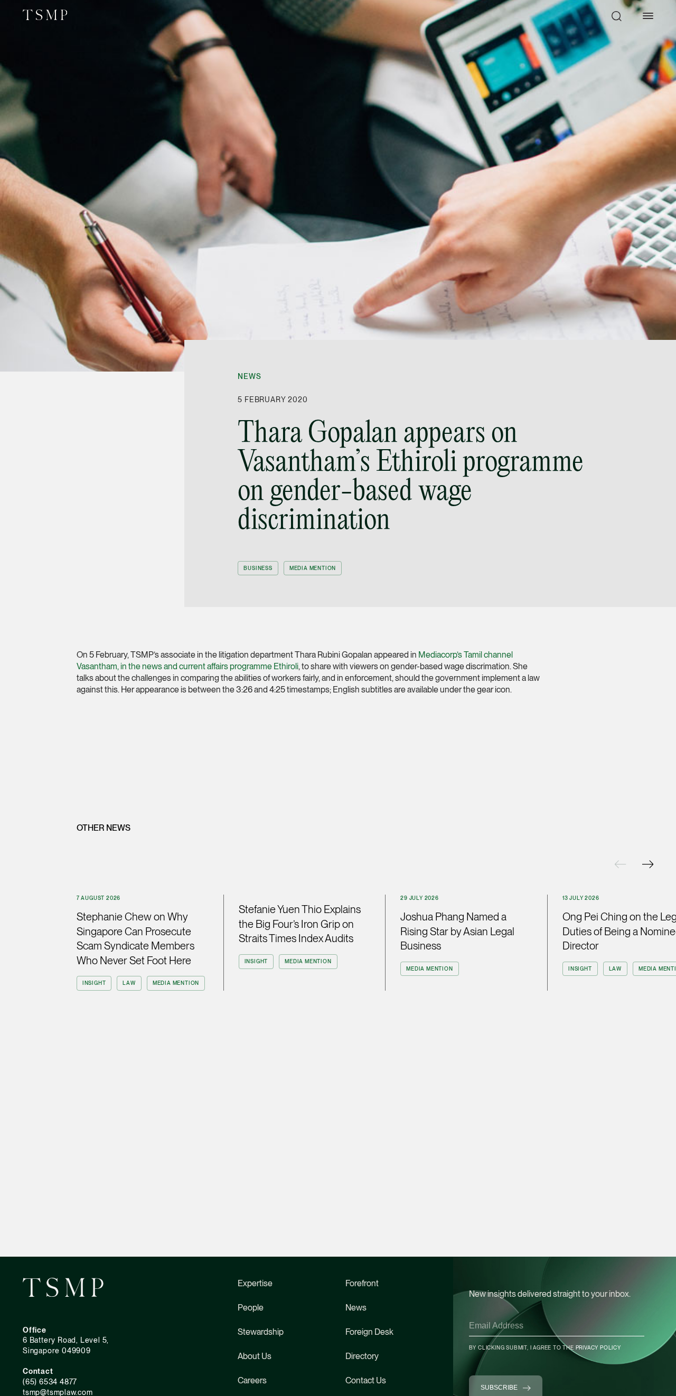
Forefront (362, 1283)
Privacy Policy (598, 1347)
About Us (254, 1356)
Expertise (255, 1283)
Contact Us (365, 1380)
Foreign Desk (369, 1332)
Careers (252, 1380)
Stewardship (261, 1332)
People (251, 1308)
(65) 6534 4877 (50, 1382)
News (249, 376)
